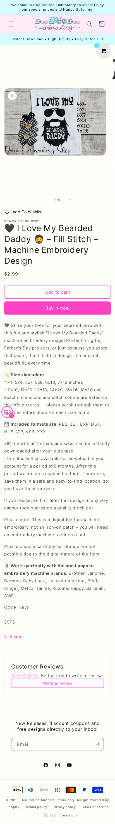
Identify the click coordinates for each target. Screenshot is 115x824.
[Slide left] (45, 200)
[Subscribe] (97, 744)
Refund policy (36, 807)
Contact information (60, 815)
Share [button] (15, 636)
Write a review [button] (57, 683)
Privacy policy (64, 807)
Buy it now (57, 308)
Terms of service (94, 807)
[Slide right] (70, 200)
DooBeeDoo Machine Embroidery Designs (55, 800)
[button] (11, 24)
